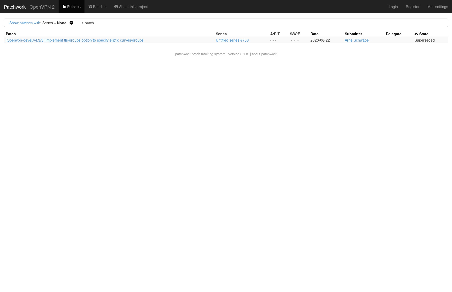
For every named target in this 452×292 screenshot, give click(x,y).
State (423, 33)
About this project (133, 6)
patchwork (183, 53)
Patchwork (15, 6)
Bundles (99, 6)
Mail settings (437, 6)
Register (413, 6)
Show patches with (24, 22)
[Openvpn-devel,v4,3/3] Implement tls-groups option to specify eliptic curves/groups (75, 40)
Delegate (394, 33)
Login (393, 6)
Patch (11, 33)
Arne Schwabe (357, 40)
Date (314, 33)
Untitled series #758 (232, 40)
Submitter (353, 33)
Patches (73, 6)
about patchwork (264, 53)
